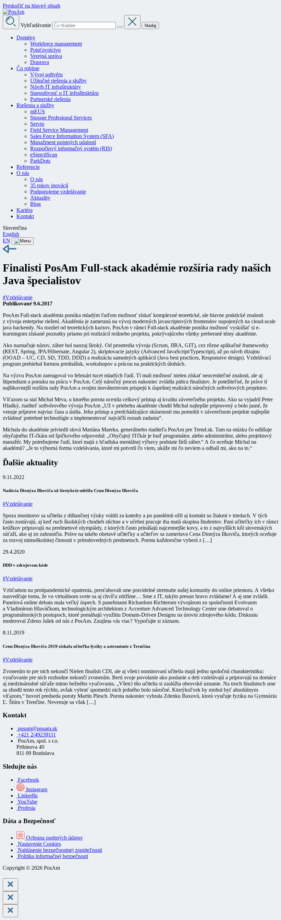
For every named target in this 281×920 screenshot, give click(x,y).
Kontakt (25, 216)
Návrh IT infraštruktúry (55, 87)
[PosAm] (13, 12)
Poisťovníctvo (45, 50)
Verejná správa (46, 56)
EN (6, 240)
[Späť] (140, 249)
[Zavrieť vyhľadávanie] (132, 22)
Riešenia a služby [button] (35, 105)
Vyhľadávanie (36, 25)
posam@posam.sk (36, 728)
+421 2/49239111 (36, 735)
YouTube (26, 802)
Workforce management (56, 44)
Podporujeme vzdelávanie (58, 191)
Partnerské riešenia (50, 99)
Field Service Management (59, 130)
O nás (36, 179)
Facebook (27, 780)
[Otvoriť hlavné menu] (23, 241)
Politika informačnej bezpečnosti (52, 856)
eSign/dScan (43, 154)
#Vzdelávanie (18, 297)
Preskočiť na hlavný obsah (31, 6)
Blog (35, 204)
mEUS (37, 111)
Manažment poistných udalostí (63, 142)
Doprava (39, 62)
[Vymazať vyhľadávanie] (120, 27)
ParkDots (40, 161)
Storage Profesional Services (61, 118)
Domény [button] (25, 37)
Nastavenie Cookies (38, 844)
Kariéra (24, 210)
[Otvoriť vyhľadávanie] (11, 22)
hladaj (150, 25)
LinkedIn (27, 795)
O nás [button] (22, 173)
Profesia (25, 808)
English (11, 234)
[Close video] (10, 910)
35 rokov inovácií (49, 185)
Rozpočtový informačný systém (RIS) (71, 148)
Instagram (36, 789)
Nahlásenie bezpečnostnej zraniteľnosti (59, 850)
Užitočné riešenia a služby (58, 81)
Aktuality (40, 198)
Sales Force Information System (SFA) (72, 136)
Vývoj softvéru (46, 74)
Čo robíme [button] (27, 68)
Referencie (28, 167)
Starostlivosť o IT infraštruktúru (64, 93)
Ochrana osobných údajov (54, 838)
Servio (37, 124)
